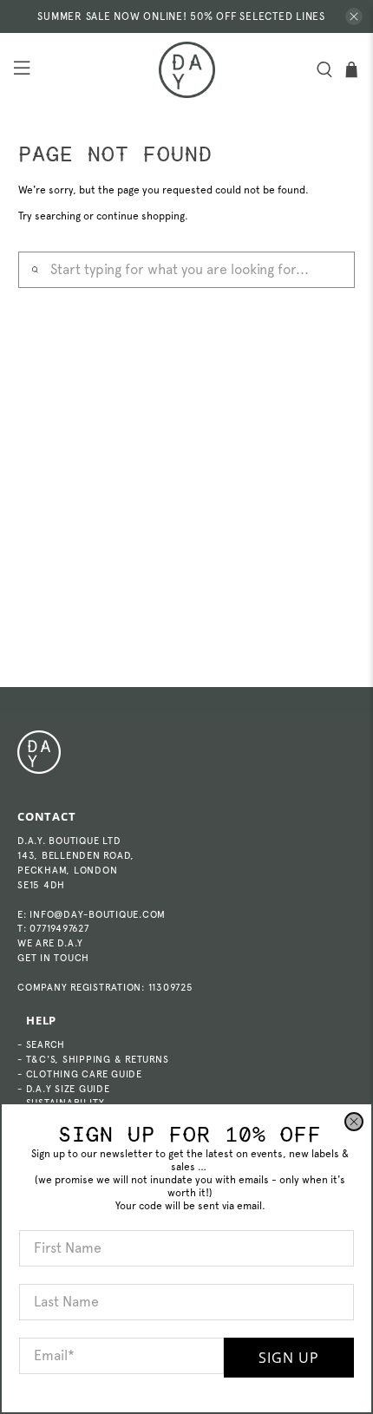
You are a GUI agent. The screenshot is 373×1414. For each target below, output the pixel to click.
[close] (354, 1121)
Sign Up (288, 1357)
